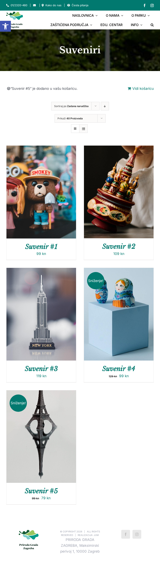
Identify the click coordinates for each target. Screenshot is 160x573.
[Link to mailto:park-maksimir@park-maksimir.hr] (34, 5)
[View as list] (83, 129)
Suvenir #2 (118, 246)
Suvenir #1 (41, 247)
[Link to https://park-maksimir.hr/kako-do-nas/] (43, 5)
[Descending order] (105, 106)
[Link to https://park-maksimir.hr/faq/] (68, 5)
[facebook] (144, 5)
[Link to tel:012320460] (7, 5)
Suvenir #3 (41, 369)
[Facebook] (125, 534)
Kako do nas (53, 5)
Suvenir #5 (41, 491)
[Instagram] (136, 534)
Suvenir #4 (118, 369)
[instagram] (152, 5)
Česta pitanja (80, 5)
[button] (5, 26)
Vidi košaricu (143, 88)
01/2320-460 (19, 5)
